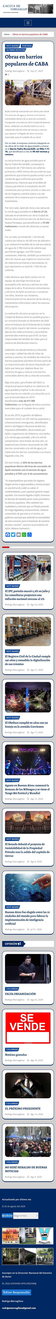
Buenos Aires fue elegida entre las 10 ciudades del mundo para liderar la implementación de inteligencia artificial (27, 918)
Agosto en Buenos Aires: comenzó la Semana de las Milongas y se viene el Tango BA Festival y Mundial (27, 789)
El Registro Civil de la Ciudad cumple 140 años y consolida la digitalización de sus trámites (27, 660)
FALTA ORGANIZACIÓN (20, 994)
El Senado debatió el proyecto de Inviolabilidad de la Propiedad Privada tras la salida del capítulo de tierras (27, 850)
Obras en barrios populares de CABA (30, 34)
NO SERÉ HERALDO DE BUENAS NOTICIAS (26, 1169)
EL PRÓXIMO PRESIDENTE (23, 1109)
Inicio (6, 34)
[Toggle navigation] (28, 22)
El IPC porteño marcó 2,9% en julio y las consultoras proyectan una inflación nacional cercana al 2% (27, 595)
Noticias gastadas (16, 1055)
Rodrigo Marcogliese (15, 71)
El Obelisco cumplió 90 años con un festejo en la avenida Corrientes (26, 725)
